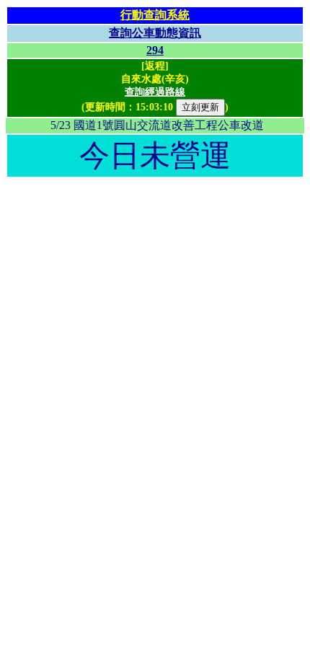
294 (155, 50)
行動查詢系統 (155, 15)
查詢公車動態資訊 (155, 33)
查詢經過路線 (155, 92)
